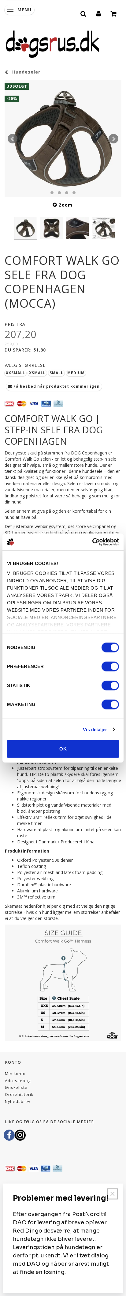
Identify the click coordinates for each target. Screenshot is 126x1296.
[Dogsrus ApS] (53, 43)
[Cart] (113, 13)
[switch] (110, 666)
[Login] (99, 13)
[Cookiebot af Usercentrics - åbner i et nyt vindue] (92, 542)
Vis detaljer (95, 729)
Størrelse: (26, 365)
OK (63, 748)
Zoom (65, 205)
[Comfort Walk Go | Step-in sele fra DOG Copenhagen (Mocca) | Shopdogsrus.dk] (63, 138)
